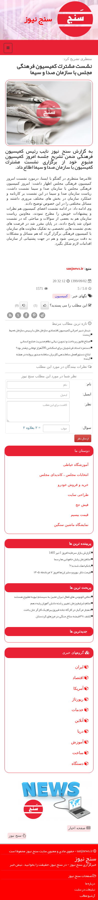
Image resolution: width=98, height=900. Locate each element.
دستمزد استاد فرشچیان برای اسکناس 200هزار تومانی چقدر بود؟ (53, 348)
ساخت (78, 753)
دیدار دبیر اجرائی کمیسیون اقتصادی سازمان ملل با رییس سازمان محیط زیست (49, 333)
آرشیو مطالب (87, 896)
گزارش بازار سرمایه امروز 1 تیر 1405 (70, 553)
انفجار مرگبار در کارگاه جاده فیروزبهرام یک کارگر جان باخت (57, 610)
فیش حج (82, 505)
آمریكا (78, 688)
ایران (79, 667)
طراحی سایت (78, 495)
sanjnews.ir (74, 268)
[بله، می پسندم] (45, 305)
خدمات (78, 710)
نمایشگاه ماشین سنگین (71, 525)
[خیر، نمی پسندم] (24, 305)
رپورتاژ (78, 699)
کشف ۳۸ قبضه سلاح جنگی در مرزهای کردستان (63, 616)
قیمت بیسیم (79, 515)
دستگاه (78, 763)
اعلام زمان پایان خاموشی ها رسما (72, 559)
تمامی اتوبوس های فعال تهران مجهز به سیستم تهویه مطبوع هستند (52, 597)
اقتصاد (78, 678)
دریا (80, 731)
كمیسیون (61, 296)
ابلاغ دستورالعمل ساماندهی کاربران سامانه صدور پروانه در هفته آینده (53, 357)
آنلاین (79, 720)
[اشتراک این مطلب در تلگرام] (42, 315)
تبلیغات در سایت (84, 889)
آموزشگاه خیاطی (75, 465)
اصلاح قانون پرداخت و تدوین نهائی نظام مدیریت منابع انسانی (55, 341)
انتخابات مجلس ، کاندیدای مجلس (63, 475)
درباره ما (90, 883)
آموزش (77, 742)
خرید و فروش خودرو (73, 485)
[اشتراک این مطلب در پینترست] (34, 315)
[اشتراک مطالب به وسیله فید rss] (10, 315)
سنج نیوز (38, 19)
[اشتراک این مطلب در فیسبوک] (26, 315)
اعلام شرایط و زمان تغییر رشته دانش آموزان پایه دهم (60, 603)
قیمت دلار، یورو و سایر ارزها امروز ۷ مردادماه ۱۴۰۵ (62, 572)
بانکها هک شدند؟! (80, 566)
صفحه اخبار (77, 828)
